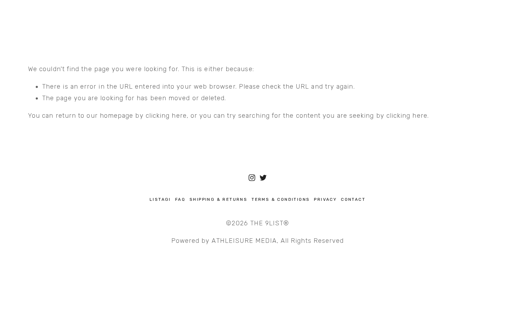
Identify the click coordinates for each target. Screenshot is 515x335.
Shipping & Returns (218, 199)
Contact (353, 199)
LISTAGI (160, 199)
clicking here (166, 115)
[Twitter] (263, 177)
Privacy (325, 199)
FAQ (180, 199)
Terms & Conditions (281, 199)
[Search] (31, 18)
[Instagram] (251, 177)
